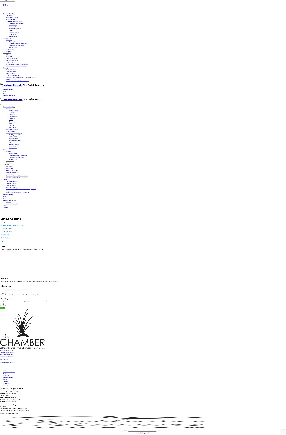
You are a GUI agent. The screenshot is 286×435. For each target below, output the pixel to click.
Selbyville (11, 125)
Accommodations (11, 19)
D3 (148, 433)
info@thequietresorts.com (7, 362)
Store (4, 91)
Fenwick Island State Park (16, 45)
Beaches (8, 40)
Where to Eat (10, 49)
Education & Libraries (12, 60)
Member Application (12, 204)
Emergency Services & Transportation (17, 64)
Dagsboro (12, 114)
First (2, 301)
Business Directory (8, 89)
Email (4, 304)
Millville (11, 120)
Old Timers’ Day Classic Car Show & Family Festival (21, 77)
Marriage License (14, 32)
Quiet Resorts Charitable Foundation (16, 66)
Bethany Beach (13, 42)
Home (4, 370)
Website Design (141, 433)
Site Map (5, 385)
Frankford (12, 118)
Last (25, 301)
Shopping (8, 51)
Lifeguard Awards (11, 79)
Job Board (9, 55)
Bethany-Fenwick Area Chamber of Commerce (142, 431)
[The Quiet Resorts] (11, 85)
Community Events (11, 70)
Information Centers (12, 17)
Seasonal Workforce (12, 58)
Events (5, 68)
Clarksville (12, 112)
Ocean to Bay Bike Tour (13, 75)
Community (6, 53)
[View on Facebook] (2, 242)
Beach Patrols (13, 47)
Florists (11, 30)
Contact (5, 6)
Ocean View (12, 122)
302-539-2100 (4, 359)
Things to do (6, 38)
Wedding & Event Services (16, 23)
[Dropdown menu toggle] (21, 21)
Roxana (11, 124)
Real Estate (9, 57)
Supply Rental (13, 36)
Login (4, 4)
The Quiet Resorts (8, 14)
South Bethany (13, 127)
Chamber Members (9, 95)
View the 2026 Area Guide (7, 1)
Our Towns (9, 16)
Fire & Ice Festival (11, 73)
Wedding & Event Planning (13, 21)
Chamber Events (11, 71)
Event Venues (13, 25)
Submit (2, 308)
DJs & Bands (12, 34)
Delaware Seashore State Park (18, 44)
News (4, 93)
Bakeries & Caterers (15, 29)
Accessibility (6, 383)
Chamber (6, 376)
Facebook (3, 293)
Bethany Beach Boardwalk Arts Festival (17, 81)
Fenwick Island (13, 116)
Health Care (9, 62)
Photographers (13, 27)
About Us (8, 202)
